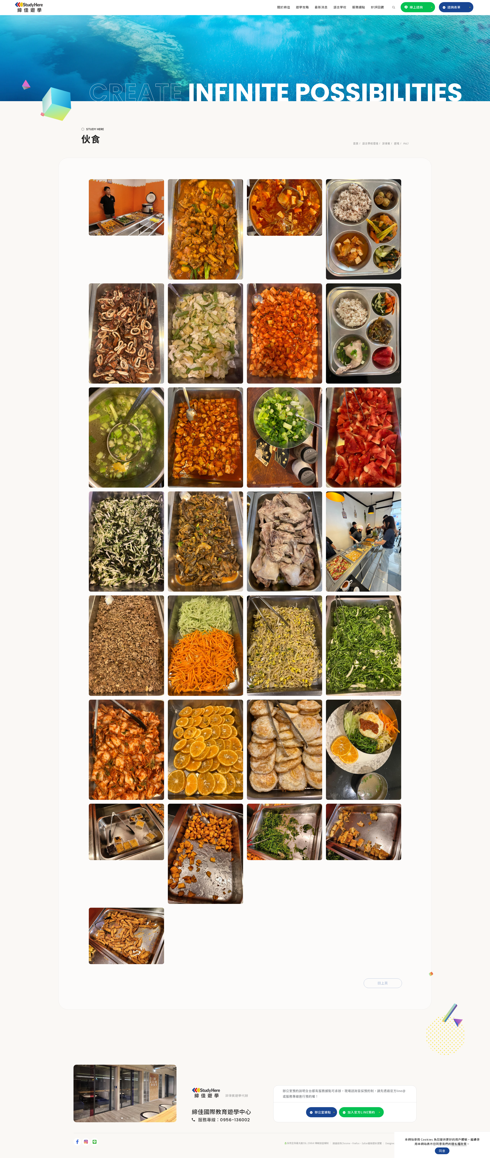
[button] (394, 7)
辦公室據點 (323, 1112)
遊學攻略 (302, 7)
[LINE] (95, 1142)
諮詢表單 (454, 7)
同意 (442, 1150)
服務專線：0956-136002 (224, 1120)
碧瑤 (396, 143)
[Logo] (29, 6)
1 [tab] (116, 1118)
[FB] (78, 1142)
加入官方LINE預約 (361, 1112)
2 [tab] (122, 1118)
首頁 (356, 143)
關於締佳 (283, 7)
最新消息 (321, 7)
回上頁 (383, 983)
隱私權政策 (459, 1144)
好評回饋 (377, 7)
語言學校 (339, 7)
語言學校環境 (370, 143)
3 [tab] (127, 1118)
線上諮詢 (416, 7)
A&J (406, 143)
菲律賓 (386, 143)
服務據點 (358, 7)
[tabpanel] (245, 58)
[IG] (86, 1142)
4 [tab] (133, 1118)
